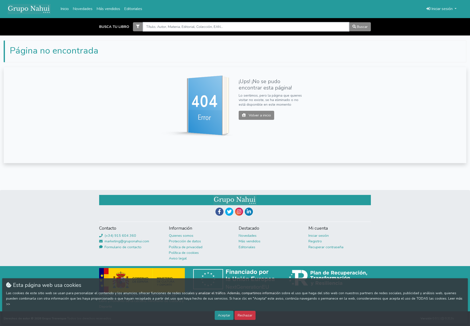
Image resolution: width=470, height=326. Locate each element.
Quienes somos (181, 235)
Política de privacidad (185, 247)
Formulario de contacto (122, 247)
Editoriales (133, 8)
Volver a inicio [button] (259, 115)
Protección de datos (185, 241)
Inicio (64, 8)
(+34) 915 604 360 (120, 235)
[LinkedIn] (249, 212)
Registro (315, 241)
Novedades (83, 8)
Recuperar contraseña (325, 247)
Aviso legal (178, 258)
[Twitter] (229, 212)
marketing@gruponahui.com (126, 241)
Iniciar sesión (318, 235)
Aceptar (224, 315)
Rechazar (245, 315)
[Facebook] (219, 212)
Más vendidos (108, 8)
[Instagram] (239, 212)
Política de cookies (184, 252)
